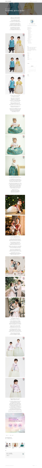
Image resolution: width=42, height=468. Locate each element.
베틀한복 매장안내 (29, 28)
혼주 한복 (29, 32)
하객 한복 (29, 35)
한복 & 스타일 (29, 42)
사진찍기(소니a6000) (30, 39)
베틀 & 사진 (29, 29)
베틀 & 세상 (29, 40)
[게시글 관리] (8, 435)
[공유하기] (7, 435)
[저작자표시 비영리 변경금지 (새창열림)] (12, 435)
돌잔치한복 (29, 33)
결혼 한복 (29, 30)
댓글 (5, 450)
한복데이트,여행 (30, 36)
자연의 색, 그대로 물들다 (8, 1)
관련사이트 (34, 465)
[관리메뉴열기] (40, 1)
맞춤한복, (34, 47)
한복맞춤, (28, 47)
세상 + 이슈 (29, 41)
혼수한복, (32, 47)
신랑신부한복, (30, 47)
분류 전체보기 (29, 27)
